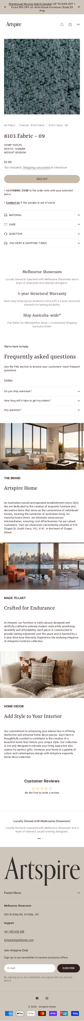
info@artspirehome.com (19, 940)
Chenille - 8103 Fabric (32, 125)
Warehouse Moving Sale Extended (30, 3)
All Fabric (9, 125)
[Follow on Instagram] (47, 998)
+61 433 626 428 (14, 931)
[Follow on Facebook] (37, 998)
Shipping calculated (36, 167)
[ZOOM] (78, 109)
